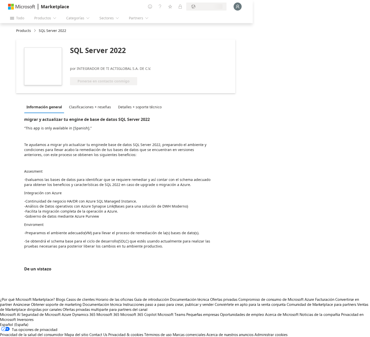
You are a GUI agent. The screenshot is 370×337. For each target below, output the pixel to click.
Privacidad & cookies (125, 334)
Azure (66, 314)
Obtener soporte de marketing (56, 304)
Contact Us (98, 334)
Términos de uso (158, 334)
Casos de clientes (80, 299)
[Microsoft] (21, 7)
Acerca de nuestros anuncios (229, 334)
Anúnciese (21, 304)
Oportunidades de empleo (242, 314)
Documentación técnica (189, 299)
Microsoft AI (10, 314)
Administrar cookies (270, 334)
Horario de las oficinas (114, 299)
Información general (44, 107)
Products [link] (23, 30)
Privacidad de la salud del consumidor (31, 334)
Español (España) (14, 324)
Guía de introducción (151, 299)
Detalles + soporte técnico (140, 107)
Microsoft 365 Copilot (138, 314)
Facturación (324, 299)
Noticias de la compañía (320, 314)
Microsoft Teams (171, 314)
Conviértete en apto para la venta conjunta (250, 304)
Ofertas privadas (223, 299)
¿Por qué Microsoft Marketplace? (27, 299)
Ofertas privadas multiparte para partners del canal (105, 309)
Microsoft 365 (107, 314)
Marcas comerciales (189, 334)
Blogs (60, 299)
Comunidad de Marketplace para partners (321, 304)
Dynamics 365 (83, 314)
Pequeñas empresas (202, 314)
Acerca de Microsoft (282, 314)
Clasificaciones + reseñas (90, 107)
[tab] (45, 106)
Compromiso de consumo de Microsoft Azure (276, 299)
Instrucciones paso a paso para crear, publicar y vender (168, 304)
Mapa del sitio (76, 334)
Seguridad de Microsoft (41, 314)
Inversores (25, 319)
